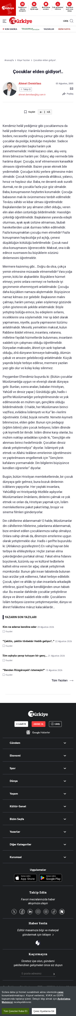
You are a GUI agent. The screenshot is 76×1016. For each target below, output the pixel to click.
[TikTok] (54, 912)
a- (41, 112)
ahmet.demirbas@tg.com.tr (32, 94)
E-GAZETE (21, 724)
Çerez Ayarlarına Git (44, 1011)
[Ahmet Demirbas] (10, 95)
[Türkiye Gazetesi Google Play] (50, 878)
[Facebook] (22, 912)
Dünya (14, 781)
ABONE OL (38, 724)
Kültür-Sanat (18, 806)
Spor (13, 768)
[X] (14, 912)
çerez (60, 992)
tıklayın (46, 934)
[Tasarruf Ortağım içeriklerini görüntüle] (30, 29)
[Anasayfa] (38, 714)
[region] (38, 1001)
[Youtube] (38, 912)
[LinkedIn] (30, 912)
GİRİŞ (65, 21)
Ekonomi (15, 755)
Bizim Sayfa (17, 819)
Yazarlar (15, 831)
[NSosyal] (62, 912)
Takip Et (27, 89)
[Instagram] (46, 912)
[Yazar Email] (71, 88)
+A (48, 112)
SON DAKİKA (11, 29)
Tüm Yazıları (60, 680)
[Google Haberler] (38, 732)
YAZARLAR (49, 29)
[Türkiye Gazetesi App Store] (25, 878)
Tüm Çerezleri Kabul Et (15, 1011)
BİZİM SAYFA (64, 29)
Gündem (15, 743)
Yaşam (14, 793)
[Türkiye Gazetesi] (20, 23)
